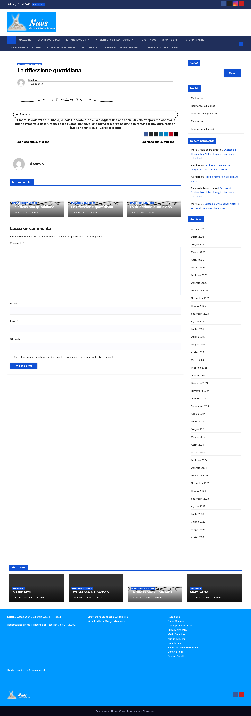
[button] (236, 43)
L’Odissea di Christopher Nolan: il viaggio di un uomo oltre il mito (213, 154)
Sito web (15, 339)
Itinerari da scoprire (61, 47)
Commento (17, 243)
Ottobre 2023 (198, 490)
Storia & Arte (194, 40)
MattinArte (89, 47)
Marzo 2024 (198, 452)
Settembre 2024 (200, 406)
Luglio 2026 (197, 236)
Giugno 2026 (198, 244)
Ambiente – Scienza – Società (115, 40)
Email (14, 321)
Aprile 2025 (197, 352)
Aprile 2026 (197, 259)
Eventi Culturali (49, 40)
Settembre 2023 (200, 498)
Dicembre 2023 (199, 475)
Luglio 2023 (197, 514)
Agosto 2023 (198, 506)
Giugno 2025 (198, 336)
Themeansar (149, 711)
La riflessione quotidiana (121, 47)
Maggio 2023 (198, 529)
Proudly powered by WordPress (111, 711)
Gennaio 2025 (199, 375)
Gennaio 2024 (199, 467)
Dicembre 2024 (199, 383)
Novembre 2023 (200, 483)
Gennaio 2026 (199, 282)
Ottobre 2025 (198, 306)
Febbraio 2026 (199, 275)
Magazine (25, 40)
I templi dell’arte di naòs (162, 47)
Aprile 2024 (197, 444)
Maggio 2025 (198, 344)
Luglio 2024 (197, 421)
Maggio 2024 (198, 437)
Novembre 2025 (200, 298)
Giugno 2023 (198, 521)
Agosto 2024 (198, 413)
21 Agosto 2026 (83, 597)
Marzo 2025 (198, 360)
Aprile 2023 (197, 537)
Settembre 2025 (200, 313)
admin (34, 80)
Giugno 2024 (198, 429)
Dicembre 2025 (199, 290)
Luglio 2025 (197, 329)
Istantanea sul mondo (25, 47)
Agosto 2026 (198, 229)
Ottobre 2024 (198, 398)
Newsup (136, 711)
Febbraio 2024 (199, 460)
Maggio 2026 (198, 252)
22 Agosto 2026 (24, 597)
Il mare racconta (77, 40)
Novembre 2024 (200, 390)
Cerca (194, 63)
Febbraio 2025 (199, 367)
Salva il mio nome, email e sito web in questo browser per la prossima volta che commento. (64, 357)
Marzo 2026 (198, 267)
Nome (14, 303)
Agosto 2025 (198, 321)
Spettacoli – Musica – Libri (160, 40)
